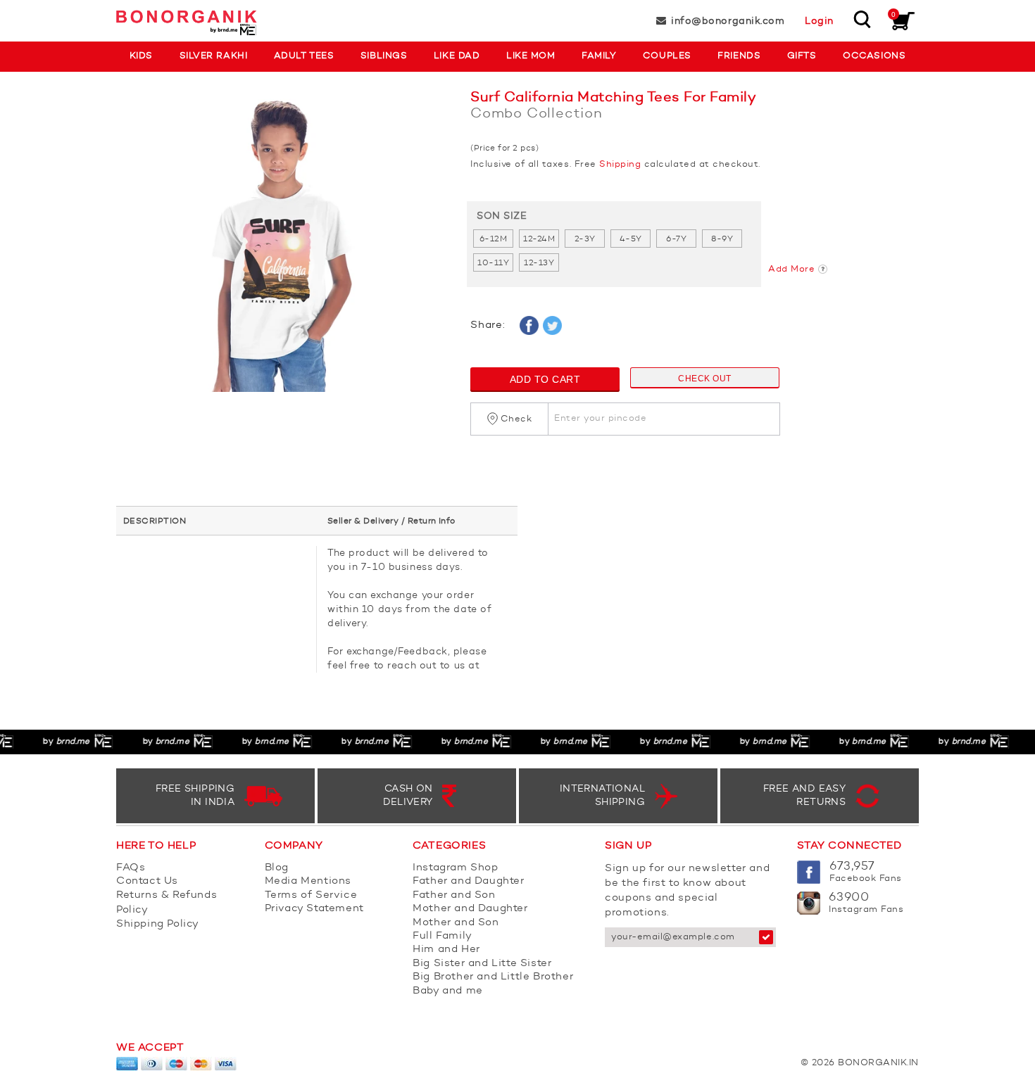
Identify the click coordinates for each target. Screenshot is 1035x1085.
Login (819, 21)
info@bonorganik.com (727, 21)
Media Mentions (308, 881)
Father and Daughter (468, 881)
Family (599, 56)
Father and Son (454, 895)
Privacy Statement (314, 908)
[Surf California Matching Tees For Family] (282, 247)
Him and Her (446, 949)
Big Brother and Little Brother (493, 977)
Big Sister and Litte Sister (482, 963)
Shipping (620, 164)
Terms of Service (311, 895)
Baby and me (448, 991)
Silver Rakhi (213, 56)
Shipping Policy (157, 924)
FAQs (130, 868)
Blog (277, 868)
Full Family (442, 936)
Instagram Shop (455, 868)
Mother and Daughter (470, 908)
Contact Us (147, 881)
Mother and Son (455, 923)
